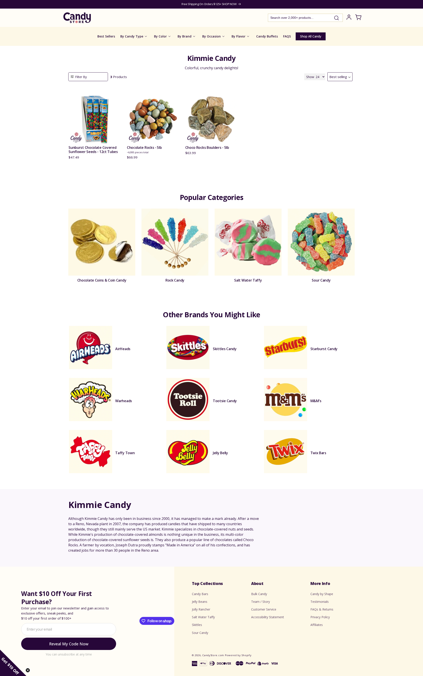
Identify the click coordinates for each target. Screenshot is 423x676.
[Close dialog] (256, 302)
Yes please (211, 379)
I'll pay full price (211, 391)
